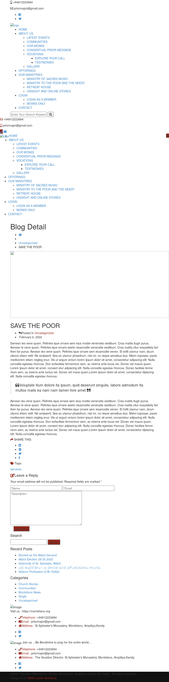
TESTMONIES (44, 62)
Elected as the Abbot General (38, 555)
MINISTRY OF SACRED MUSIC (47, 79)
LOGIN (23, 95)
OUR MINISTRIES (30, 75)
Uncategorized (28, 243)
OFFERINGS (27, 70)
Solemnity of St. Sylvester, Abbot (40, 563)
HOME (23, 29)
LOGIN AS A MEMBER (41, 99)
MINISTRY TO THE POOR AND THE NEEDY (56, 83)
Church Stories (28, 584)
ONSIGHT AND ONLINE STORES (49, 91)
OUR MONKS (35, 46)
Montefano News (30, 592)
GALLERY (33, 66)
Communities (27, 588)
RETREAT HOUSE (39, 87)
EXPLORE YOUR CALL (50, 58)
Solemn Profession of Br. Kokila (39, 571)
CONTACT (25, 108)
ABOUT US (26, 33)
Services (15, 469)
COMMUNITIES (37, 42)
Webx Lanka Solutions (41, 678)
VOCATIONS (35, 54)
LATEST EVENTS (38, 37)
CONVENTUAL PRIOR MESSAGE (49, 50)
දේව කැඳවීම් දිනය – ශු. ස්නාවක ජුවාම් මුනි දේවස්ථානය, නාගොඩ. (60, 567)
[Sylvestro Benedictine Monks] (14, 25)
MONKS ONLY (36, 103)
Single (23, 596)
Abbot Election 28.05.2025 (36, 559)
